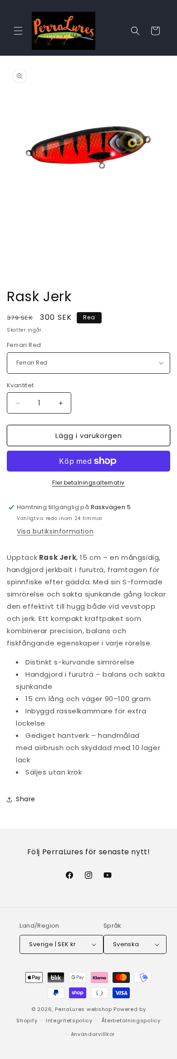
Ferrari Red (24, 345)
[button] (18, 31)
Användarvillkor (93, 1034)
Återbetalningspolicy (131, 1020)
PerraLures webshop (83, 1009)
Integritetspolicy (69, 1020)
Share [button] (25, 799)
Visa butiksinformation (55, 531)
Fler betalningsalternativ (88, 482)
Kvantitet (20, 385)
